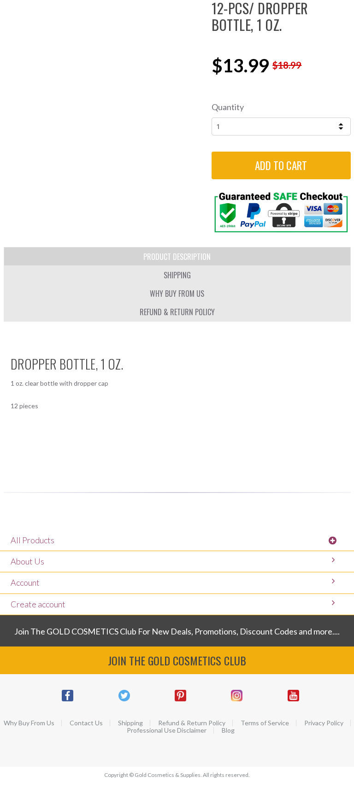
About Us (27, 561)
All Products (32, 540)
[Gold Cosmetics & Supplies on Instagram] (237, 700)
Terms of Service (265, 723)
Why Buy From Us (29, 723)
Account (25, 582)
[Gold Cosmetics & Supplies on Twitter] (124, 700)
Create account (38, 604)
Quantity (228, 107)
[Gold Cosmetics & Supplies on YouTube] (293, 700)
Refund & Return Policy (191, 723)
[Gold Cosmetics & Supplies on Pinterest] (180, 700)
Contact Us (86, 723)
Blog (228, 730)
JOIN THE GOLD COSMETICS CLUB (177, 660)
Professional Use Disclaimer (166, 730)
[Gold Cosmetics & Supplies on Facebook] (67, 700)
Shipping (130, 723)
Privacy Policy (323, 723)
